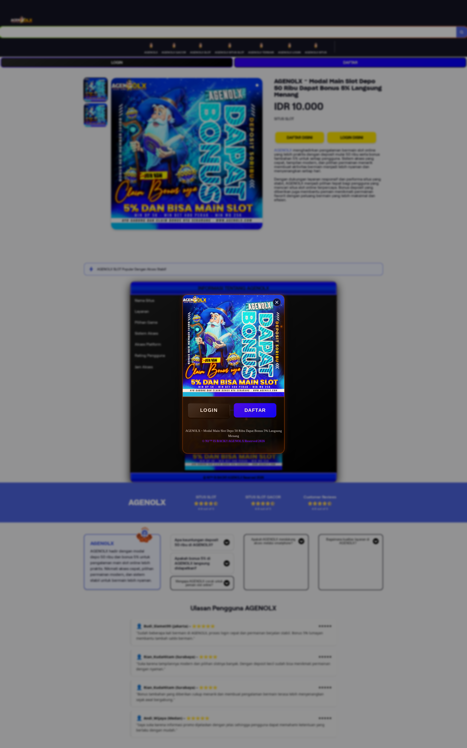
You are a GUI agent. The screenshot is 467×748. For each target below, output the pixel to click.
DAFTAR (255, 410)
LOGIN (209, 410)
